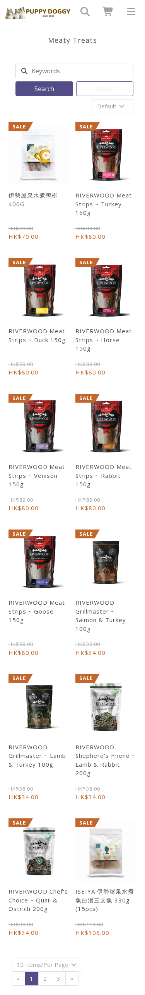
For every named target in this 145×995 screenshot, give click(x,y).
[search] (82, 11)
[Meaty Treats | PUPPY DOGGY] (38, 11)
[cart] (105, 11)
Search (44, 88)
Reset (105, 88)
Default (107, 106)
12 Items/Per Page (43, 964)
